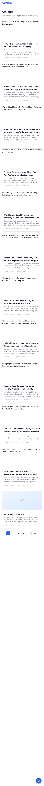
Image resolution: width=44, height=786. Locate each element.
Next (34, 533)
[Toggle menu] (40, 3)
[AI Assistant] (39, 781)
